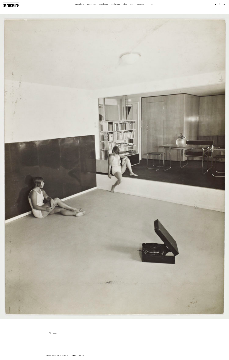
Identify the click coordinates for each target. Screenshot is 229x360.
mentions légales (77, 356)
